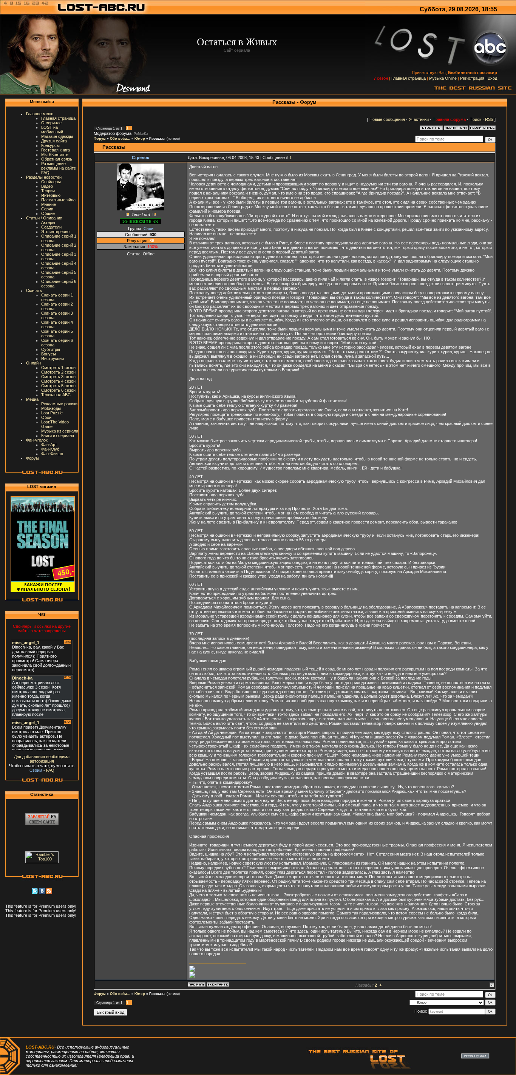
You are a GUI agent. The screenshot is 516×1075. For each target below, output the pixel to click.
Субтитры (50, 349)
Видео (47, 186)
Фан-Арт (49, 444)
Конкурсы (50, 145)
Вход (492, 78)
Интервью (50, 195)
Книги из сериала (57, 435)
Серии (47, 209)
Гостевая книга (55, 150)
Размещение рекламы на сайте (58, 165)
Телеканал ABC (56, 394)
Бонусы (48, 354)
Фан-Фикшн (52, 453)
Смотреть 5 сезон (58, 385)
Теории (48, 190)
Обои (46, 417)
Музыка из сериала (59, 431)
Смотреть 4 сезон (58, 381)
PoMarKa (141, 134)
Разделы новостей (44, 177)
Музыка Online (443, 78)
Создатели (51, 227)
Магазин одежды (57, 136)
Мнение (48, 204)
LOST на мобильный (52, 129)
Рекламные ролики (59, 404)
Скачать (34, 290)
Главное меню (39, 113)
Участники (419, 119)
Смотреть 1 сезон (58, 367)
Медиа (32, 399)
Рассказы (157, 139)
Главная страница (408, 78)
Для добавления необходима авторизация (42, 758)
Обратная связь (56, 159)
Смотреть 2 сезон (58, 372)
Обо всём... (120, 139)
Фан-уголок (37, 440)
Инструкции (52, 358)
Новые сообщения (387, 119)
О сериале (51, 122)
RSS (489, 119)
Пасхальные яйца (58, 200)
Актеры (48, 222)
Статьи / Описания (44, 218)
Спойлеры (51, 181)
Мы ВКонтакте (54, 154)
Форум (32, 458)
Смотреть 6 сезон (58, 390)
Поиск (475, 119)
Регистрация (472, 78)
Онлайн (33, 363)
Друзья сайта (54, 141)
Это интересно (55, 231)
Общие (48, 213)
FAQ (45, 172)
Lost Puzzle (52, 413)
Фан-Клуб (50, 449)
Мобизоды (51, 408)
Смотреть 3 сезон (58, 376)
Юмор (139, 139)
